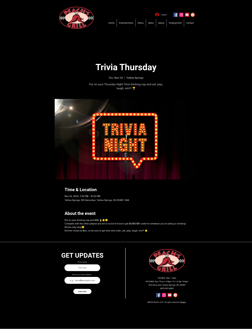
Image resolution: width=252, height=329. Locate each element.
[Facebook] (176, 15)
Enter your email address (81, 274)
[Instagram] (181, 15)
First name (82, 262)
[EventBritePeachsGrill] (193, 15)
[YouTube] (187, 15)
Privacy (183, 302)
